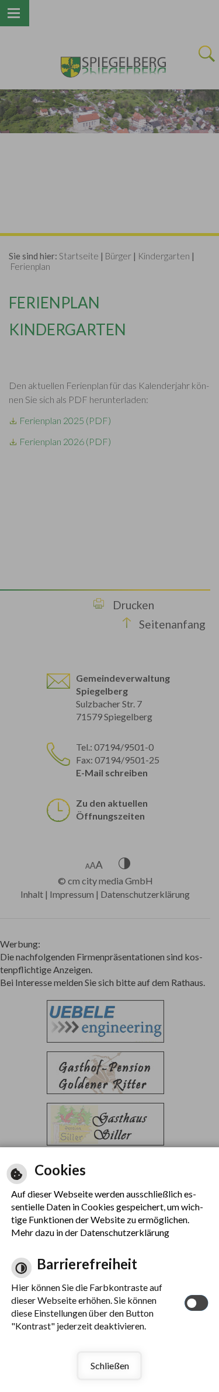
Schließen (110, 1365)
